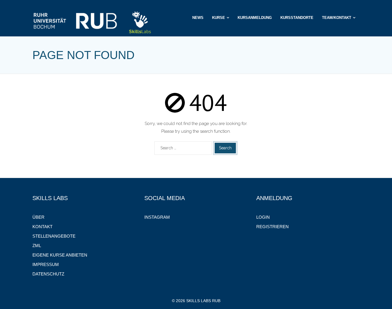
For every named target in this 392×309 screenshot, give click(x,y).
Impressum (45, 264)
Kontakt (42, 226)
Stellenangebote (53, 236)
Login (263, 217)
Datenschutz (48, 273)
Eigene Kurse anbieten (59, 255)
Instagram (157, 217)
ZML (36, 245)
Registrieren (272, 226)
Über (38, 217)
